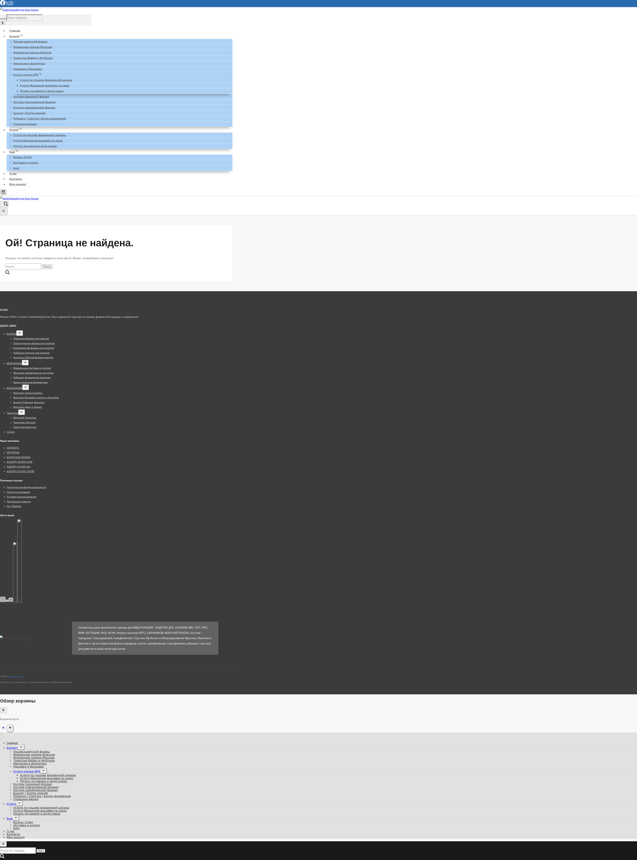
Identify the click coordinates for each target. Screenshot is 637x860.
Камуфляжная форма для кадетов (33, 348)
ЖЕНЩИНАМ (14, 388)
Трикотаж (12, 413)
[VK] (15, 600)
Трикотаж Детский (24, 422)
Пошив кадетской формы (30, 41)
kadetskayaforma (15, 676)
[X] (7, 4)
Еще (10, 818)
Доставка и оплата (25, 163)
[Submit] (3, 18)
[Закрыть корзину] (3, 710)
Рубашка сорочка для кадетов (31, 352)
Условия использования (21, 496)
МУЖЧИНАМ (14, 363)
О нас (13, 173)
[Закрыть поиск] (3, 844)
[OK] (19, 600)
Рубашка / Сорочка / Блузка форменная (39, 118)
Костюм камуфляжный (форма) (34, 107)
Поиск (41, 851)
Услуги (11, 431)
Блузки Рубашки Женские (28, 402)
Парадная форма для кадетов (31, 338)
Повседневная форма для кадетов (34, 343)
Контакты (15, 179)
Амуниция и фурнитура (29, 63)
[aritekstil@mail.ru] (7, 600)
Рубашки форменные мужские (31, 377)
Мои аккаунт (17, 184)
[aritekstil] (11, 600)
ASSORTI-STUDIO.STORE (20, 471)
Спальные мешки (25, 124)
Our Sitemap (14, 506)
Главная (14, 31)
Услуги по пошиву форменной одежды (46, 80)
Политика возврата (18, 492)
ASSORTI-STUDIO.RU (18, 466)
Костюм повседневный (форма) (34, 102)
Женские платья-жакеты (28, 393)
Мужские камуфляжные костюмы (33, 372)
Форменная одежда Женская (32, 52)
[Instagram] (11, 4)
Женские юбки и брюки (27, 407)
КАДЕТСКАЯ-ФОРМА (19, 457)
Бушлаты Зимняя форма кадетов (33, 357)
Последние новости (19, 501)
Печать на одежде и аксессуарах (41, 91)
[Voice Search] (2, 23)
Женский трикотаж (24, 417)
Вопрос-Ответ (22, 157)
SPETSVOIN (13, 452)
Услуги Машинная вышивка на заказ (44, 85)
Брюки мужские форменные (30, 382)
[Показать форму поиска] (4, 204)
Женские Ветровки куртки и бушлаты (36, 397)
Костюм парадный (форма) (31, 97)
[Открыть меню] (3, 211)
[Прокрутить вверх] (3, 728)
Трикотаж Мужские (24, 427)
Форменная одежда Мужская (32, 47)
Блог (16, 168)
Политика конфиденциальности (26, 487)
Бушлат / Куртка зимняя (29, 113)
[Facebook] (2, 4)
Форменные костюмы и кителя (32, 368)
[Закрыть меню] (1, 736)
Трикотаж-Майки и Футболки (33, 58)
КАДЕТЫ (11, 333)
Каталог (12, 748)
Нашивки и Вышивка (27, 69)
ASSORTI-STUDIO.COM (19, 461)
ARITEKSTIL (13, 447)
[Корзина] (3, 192)
